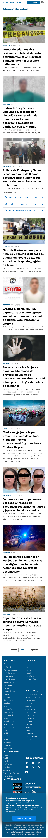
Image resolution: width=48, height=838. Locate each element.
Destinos (7, 742)
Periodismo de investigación (9, 674)
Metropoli (7, 694)
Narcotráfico (8, 700)
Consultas (7, 748)
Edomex (28, 664)
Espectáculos (9, 715)
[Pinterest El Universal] (39, 767)
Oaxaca (28, 667)
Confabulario (8, 721)
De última (7, 739)
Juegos (28, 727)
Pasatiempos (30, 730)
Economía (7, 709)
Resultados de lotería (31, 738)
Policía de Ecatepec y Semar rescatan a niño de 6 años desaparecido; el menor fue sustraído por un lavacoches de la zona (22, 178)
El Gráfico (29, 715)
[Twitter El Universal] (39, 763)
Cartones (7, 706)
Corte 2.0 (7, 667)
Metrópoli (7, 166)
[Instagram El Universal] (33, 767)
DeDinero (29, 721)
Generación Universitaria (30, 711)
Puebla (28, 670)
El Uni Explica (9, 679)
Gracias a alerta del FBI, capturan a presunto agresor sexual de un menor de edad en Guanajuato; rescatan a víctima (22, 316)
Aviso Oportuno (31, 700)
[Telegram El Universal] (26, 763)
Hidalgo (28, 673)
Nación (6, 363)
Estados (6, 45)
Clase (5, 755)
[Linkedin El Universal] (26, 772)
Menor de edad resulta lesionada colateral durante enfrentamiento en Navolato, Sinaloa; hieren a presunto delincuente (22, 57)
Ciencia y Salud (9, 727)
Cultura (6, 718)
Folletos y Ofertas (32, 697)
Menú (5, 736)
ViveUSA (28, 724)
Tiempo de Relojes (11, 773)
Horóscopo (29, 733)
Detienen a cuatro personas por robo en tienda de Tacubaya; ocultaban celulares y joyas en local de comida (24, 505)
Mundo (6, 688)
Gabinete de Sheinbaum (8, 683)
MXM (5, 730)
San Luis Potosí (31, 679)
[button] (33, 2)
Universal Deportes (11, 712)
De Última (7, 764)
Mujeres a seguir (10, 670)
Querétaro (29, 676)
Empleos (29, 703)
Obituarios (29, 706)
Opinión (6, 703)
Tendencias (8, 724)
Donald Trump (9, 691)
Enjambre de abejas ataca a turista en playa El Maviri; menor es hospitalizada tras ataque (22, 623)
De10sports (30, 718)
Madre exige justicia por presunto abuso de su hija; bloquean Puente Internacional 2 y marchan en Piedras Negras (23, 440)
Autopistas (7, 745)
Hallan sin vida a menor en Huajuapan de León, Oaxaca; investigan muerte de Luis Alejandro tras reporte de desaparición (22, 564)
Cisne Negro (8, 776)
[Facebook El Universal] (33, 763)
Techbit (6, 733)
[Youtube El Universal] (27, 767)
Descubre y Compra (33, 694)
